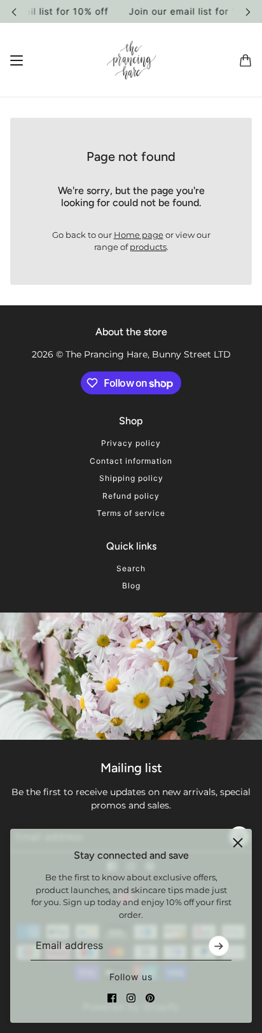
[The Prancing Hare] (131, 60)
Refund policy (131, 496)
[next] (248, 11)
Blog (131, 585)
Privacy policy (131, 443)
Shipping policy (131, 478)
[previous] (14, 11)
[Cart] (245, 59)
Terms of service (131, 513)
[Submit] (219, 946)
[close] (237, 842)
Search (131, 568)
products (148, 247)
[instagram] (131, 998)
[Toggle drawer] (16, 60)
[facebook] (112, 998)
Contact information (131, 461)
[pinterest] (150, 998)
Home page (138, 235)
